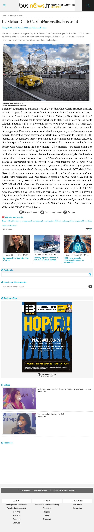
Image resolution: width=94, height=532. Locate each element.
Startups (13, 16)
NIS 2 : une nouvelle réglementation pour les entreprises (74, 260)
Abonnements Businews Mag (47, 504)
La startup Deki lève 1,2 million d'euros (16, 259)
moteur (64, 221)
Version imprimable (52, 212)
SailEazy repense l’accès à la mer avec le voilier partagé (46, 259)
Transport (47, 519)
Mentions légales (40, 490)
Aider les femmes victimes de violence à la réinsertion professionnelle (64, 389)
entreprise (37, 221)
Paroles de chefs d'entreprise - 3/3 (51, 414)
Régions (47, 512)
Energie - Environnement (16, 508)
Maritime (16, 515)
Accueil (4, 16)
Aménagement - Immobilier (17, 504)
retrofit (81, 221)
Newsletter (77, 508)
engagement (26, 221)
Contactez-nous (24, 490)
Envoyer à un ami (30, 212)
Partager (71, 212)
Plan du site (77, 504)
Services (16, 519)
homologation (48, 221)
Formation (47, 508)
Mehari (58, 221)
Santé (47, 515)
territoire (88, 221)
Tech (21, 16)
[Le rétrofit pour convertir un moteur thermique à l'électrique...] (46, 44)
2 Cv (9, 221)
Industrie (16, 512)
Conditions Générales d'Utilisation (63, 490)
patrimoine (72, 221)
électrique (16, 221)
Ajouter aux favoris (14, 217)
